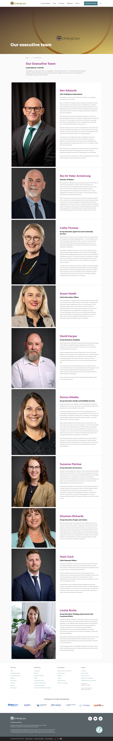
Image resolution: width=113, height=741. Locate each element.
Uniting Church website (39, 738)
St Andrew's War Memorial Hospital (42, 687)
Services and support (15, 675)
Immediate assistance (91, 3)
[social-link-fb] (90, 719)
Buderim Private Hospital (40, 683)
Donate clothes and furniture (64, 670)
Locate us (12, 683)
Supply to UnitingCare (63, 683)
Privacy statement (49, 738)
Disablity (12, 678)
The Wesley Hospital (39, 680)
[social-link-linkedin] (101, 719)
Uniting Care (37, 670)
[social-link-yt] (95, 719)
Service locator (84, 673)
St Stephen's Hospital (39, 685)
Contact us (83, 670)
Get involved (13, 680)
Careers (59, 678)
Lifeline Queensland (38, 675)
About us (12, 685)
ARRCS (35, 678)
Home (27, 57)
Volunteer (60, 675)
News (11, 670)
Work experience (62, 680)
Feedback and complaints (87, 678)
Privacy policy (13, 687)
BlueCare (36, 673)
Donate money (61, 673)
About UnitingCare (29, 738)
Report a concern (85, 675)
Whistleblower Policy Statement (88, 680)
